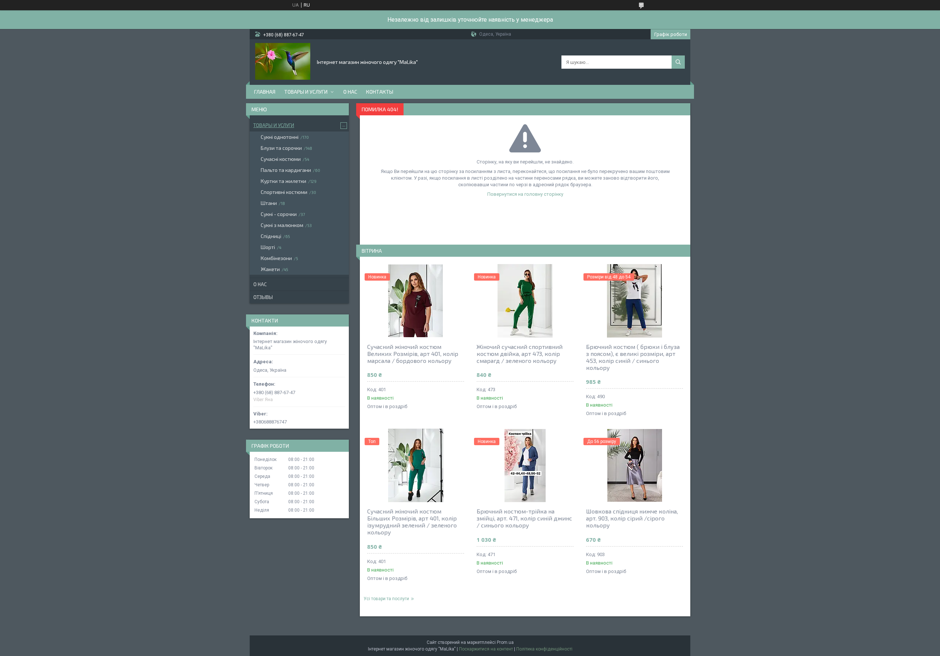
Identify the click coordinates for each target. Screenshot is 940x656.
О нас (350, 92)
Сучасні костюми (281, 159)
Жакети (270, 269)
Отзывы (263, 297)
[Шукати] (678, 62)
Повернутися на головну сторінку (525, 194)
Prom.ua (505, 642)
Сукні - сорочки (279, 214)
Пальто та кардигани (286, 170)
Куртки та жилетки (283, 181)
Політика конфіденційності (544, 649)
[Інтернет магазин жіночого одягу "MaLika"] (282, 61)
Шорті (268, 247)
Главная (264, 92)
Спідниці (271, 236)
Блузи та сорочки (281, 148)
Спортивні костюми (284, 192)
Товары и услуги (306, 92)
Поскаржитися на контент (486, 649)
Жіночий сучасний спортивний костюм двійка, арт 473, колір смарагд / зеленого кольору (520, 353)
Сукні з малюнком (282, 225)
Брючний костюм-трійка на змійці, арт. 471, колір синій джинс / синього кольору (524, 518)
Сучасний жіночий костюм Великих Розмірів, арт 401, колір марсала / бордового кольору (412, 353)
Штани (269, 203)
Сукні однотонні (280, 137)
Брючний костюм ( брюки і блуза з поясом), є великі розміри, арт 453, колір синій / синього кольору (633, 357)
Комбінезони (276, 258)
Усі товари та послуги (386, 598)
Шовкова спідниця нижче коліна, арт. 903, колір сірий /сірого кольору (632, 518)
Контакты (379, 92)
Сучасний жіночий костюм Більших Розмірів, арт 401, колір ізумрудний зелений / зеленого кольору (412, 522)
